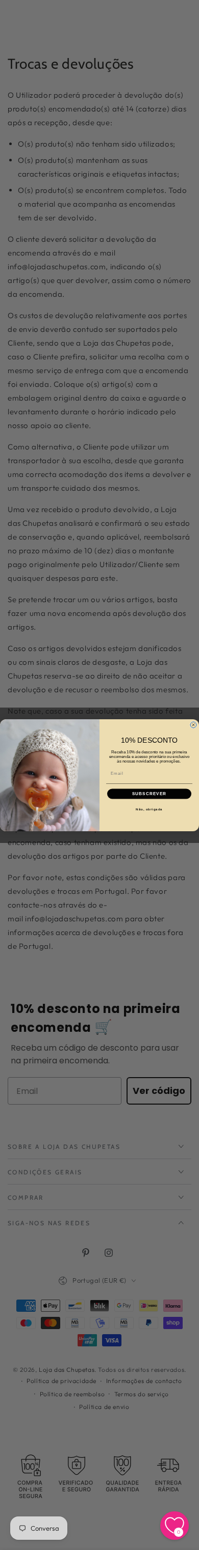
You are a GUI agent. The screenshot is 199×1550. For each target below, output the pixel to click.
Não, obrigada (149, 809)
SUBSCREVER (149, 794)
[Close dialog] (193, 725)
